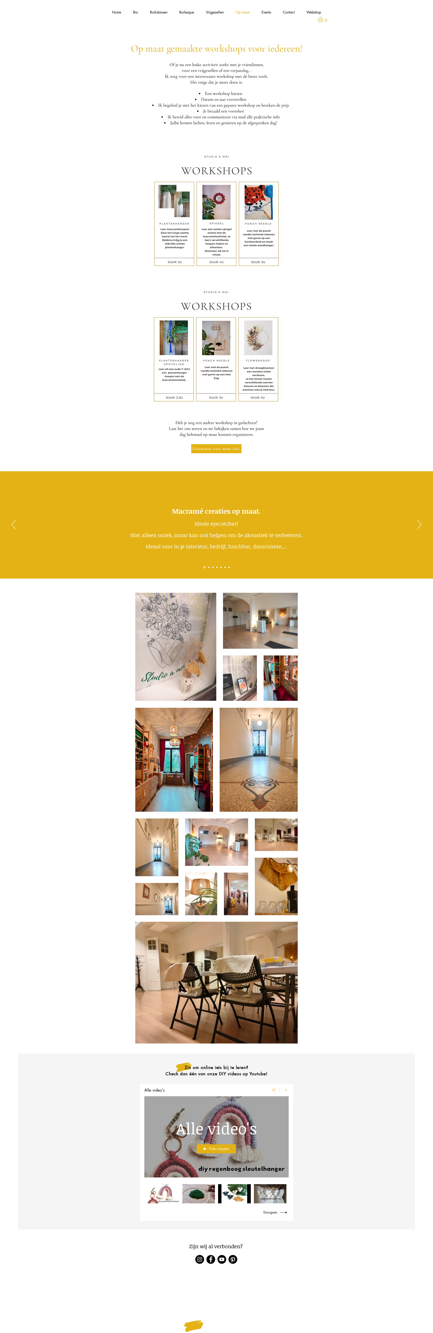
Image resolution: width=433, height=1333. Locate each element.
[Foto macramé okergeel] (217, 567)
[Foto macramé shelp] (225, 567)
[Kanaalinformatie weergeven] (284, 1090)
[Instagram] (199, 1259)
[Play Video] (163, 1193)
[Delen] (273, 1090)
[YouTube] (221, 1259)
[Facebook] (210, 1259)
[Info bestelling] (229, 567)
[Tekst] (204, 567)
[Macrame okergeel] (208, 567)
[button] (324, 19)
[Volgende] (419, 525)
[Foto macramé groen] (213, 567)
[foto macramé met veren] (221, 567)
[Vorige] (13, 525)
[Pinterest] (232, 1259)
